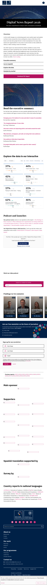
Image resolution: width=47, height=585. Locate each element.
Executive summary (10, 60)
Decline (38, 582)
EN (29, 490)
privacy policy (28, 360)
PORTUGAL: (18, 499)
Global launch (20, 230)
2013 (24, 376)
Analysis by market (9, 71)
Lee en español (8, 64)
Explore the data (9, 67)
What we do (6, 534)
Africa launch (34, 230)
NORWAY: (22, 497)
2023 (23, 374)
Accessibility (20, 569)
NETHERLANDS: (34, 495)
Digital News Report (26, 574)
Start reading (16, 57)
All (11, 574)
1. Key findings (37, 220)
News (15, 574)
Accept (43, 582)
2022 (27, 374)
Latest (14, 364)
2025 (16, 374)
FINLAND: (14, 492)
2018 (6, 376)
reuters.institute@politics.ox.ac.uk (13, 562)
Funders (5, 538)
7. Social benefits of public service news (21, 225)
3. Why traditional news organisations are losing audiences (27, 221)
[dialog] (23, 580)
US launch (27, 230)
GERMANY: (40, 492)
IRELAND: (18, 494)
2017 (10, 376)
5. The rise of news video (25, 223)
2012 (28, 376)
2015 (17, 376)
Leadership (6, 554)
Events (5, 547)
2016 (13, 376)
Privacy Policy (13, 569)
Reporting (6, 543)
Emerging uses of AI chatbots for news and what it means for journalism (22, 118)
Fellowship (6, 552)
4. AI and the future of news (11, 223)
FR (31, 490)
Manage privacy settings (23, 246)
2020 (34, 374)
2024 (20, 374)
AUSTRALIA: (7, 490)
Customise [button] (3, 582)
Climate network (7, 556)
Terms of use (26, 569)
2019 (38, 374)
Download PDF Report (23, 76)
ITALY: (34, 494)
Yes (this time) (23, 243)
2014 (21, 376)
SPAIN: (40, 499)
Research (6, 545)
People (5, 536)
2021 (31, 374)
